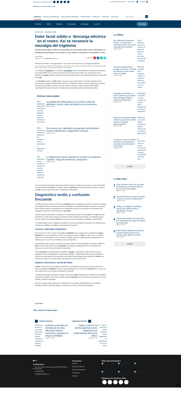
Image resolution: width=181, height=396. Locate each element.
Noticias (37, 17)
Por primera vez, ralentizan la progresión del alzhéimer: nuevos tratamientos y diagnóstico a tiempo (73, 129)
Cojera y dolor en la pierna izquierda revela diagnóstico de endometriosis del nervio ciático (85, 330)
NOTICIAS (39, 32)
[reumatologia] (125, 373)
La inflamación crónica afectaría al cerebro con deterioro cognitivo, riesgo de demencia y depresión (73, 158)
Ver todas (142, 24)
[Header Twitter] (58, 2)
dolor (46, 75)
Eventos (105, 17)
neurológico (68, 70)
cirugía (71, 252)
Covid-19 (97, 24)
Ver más (130, 166)
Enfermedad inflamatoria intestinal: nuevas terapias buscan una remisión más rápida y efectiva (130, 233)
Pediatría (59, 24)
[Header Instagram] (68, 2)
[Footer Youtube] (121, 382)
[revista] (108, 364)
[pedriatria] (140, 372)
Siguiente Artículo (79, 321)
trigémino (49, 70)
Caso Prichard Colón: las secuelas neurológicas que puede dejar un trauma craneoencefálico (130, 186)
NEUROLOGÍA (50, 32)
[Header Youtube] (65, 2)
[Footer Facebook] (104, 382)
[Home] (44, 6)
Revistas (115, 17)
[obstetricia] (141, 365)
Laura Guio (39, 56)
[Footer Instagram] (126, 382)
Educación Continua (70, 17)
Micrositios (86, 17)
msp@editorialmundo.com (42, 374)
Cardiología (85, 24)
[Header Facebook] (54, 2)
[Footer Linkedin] (115, 382)
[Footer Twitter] (110, 382)
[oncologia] (125, 365)
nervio (101, 233)
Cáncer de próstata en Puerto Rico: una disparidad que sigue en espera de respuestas (130, 220)
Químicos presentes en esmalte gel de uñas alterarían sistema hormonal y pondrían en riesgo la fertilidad (56, 330)
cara (40, 77)
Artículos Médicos (51, 17)
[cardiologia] (108, 373)
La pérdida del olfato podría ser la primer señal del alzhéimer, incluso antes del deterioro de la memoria (71, 103)
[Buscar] (146, 16)
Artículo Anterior (46, 321)
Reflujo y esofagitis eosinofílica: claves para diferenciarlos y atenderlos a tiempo (129, 208)
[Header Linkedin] (61, 2)
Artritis (48, 24)
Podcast (96, 17)
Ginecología (71, 24)
